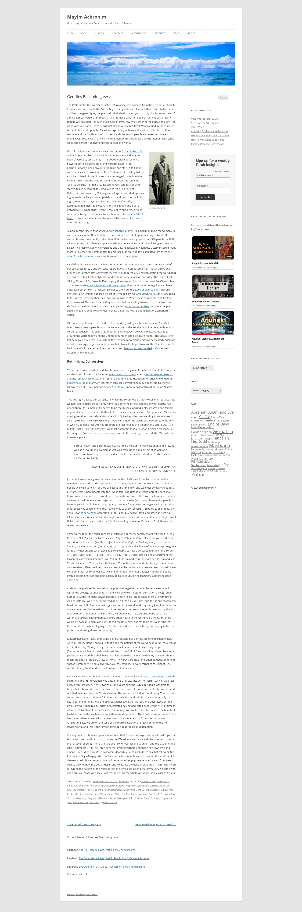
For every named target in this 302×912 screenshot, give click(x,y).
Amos (70, 785)
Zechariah (94, 802)
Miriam (103, 794)
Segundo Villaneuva (112, 231)
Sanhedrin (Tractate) (205, 465)
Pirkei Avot (207, 452)
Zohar (198, 474)
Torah (140, 798)
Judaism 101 (118, 33)
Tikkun (220, 468)
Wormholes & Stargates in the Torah (210, 135)
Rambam (199, 458)
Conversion (142, 785)
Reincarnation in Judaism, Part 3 (155, 824)
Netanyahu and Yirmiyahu (84, 824)
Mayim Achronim (86, 17)
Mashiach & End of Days (105, 781)
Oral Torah (154, 794)
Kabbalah (221, 438)
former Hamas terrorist (158, 374)
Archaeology (139, 33)
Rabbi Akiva (197, 454)
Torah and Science (202, 470)
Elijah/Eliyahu (199, 424)
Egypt (226, 420)
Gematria (223, 431)
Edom (219, 420)
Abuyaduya (163, 781)
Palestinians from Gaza (122, 374)
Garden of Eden (201, 432)
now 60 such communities (82, 256)
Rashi (211, 458)
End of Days (164, 785)
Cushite (153, 785)
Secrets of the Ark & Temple (205, 122)
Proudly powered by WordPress (82, 894)
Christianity (196, 420)
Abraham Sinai (148, 781)
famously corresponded (138, 348)
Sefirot (225, 464)
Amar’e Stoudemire (114, 387)
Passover (165, 794)
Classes (99, 33)
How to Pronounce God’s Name (207, 139)
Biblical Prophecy (126, 785)
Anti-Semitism (81, 785)
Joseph (208, 438)
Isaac (203, 435)
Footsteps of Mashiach (98, 789)
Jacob (225, 435)
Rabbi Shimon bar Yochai (217, 454)
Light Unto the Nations (148, 789)
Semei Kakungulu (132, 151)
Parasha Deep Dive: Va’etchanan (207, 143)
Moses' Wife (114, 794)
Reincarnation (201, 461)
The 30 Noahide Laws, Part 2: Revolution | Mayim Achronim (114, 858)
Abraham (199, 412)
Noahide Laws (129, 794)
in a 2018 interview (137, 306)
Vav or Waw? (197, 127)
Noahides (143, 794)
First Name (202, 185)
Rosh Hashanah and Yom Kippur (106, 285)
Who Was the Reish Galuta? (205, 118)
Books (83, 33)
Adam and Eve (221, 412)
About (191, 33)
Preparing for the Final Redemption (209, 131)
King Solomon (214, 442)
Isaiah (114, 789)
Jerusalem (197, 438)
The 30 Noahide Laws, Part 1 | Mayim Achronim (107, 850)
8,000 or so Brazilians (147, 289)
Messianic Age (82, 794)
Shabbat (211, 468)
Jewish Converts (126, 789)
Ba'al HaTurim (218, 417)
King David (199, 441)
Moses (196, 452)
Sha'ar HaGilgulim (199, 468)
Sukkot (132, 798)
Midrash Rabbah (224, 449)
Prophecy (160, 33)
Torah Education (152, 798)
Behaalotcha (110, 785)
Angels (194, 417)
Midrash (94, 794)
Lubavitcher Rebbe (199, 446)
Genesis (195, 435)
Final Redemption (76, 789)
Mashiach (219, 445)
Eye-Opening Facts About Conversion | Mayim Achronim (112, 866)
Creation (209, 420)
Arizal (204, 416)
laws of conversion (86, 512)
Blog (70, 33)
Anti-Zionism (96, 785)
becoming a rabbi (77, 382)
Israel (176, 33)
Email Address (204, 175)
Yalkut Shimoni (80, 802)
